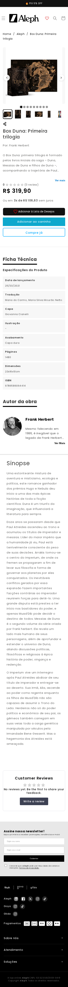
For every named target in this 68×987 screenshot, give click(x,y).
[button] (55, 18)
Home (7, 34)
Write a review (33, 801)
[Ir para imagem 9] (47, 107)
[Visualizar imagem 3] (28, 114)
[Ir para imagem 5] (34, 107)
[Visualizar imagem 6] (59, 114)
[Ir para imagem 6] (37, 107)
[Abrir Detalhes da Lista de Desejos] (47, 18)
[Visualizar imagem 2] (18, 114)
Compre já (34, 233)
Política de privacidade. (29, 868)
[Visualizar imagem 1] (7, 114)
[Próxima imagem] (61, 78)
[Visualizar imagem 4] (38, 114)
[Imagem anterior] (7, 78)
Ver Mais (59, 443)
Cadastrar (34, 858)
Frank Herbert (40, 419)
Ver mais (60, 180)
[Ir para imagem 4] (31, 107)
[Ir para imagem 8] (43, 107)
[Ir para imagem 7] (40, 107)
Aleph (21, 34)
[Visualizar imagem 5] (49, 114)
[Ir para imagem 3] (27, 107)
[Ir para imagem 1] (21, 107)
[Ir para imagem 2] (24, 107)
